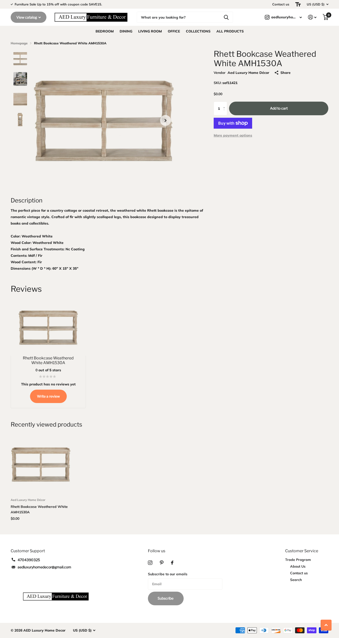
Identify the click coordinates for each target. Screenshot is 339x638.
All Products (230, 31)
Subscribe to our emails (167, 574)
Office (174, 31)
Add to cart (279, 108)
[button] (165, 120)
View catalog (27, 17)
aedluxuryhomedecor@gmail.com (44, 567)
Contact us (280, 4)
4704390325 (29, 560)
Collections (198, 31)
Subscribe (166, 598)
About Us (297, 566)
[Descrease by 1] (225, 113)
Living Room (150, 31)
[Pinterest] (162, 562)
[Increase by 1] (225, 104)
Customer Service (301, 551)
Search (296, 580)
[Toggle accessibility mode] (298, 4)
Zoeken (226, 17)
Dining (126, 31)
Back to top (326, 625)
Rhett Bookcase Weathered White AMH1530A (39, 509)
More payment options (233, 135)
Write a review (48, 396)
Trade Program (298, 559)
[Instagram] (150, 562)
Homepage (19, 43)
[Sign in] (312, 17)
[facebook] (172, 562)
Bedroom (105, 31)
